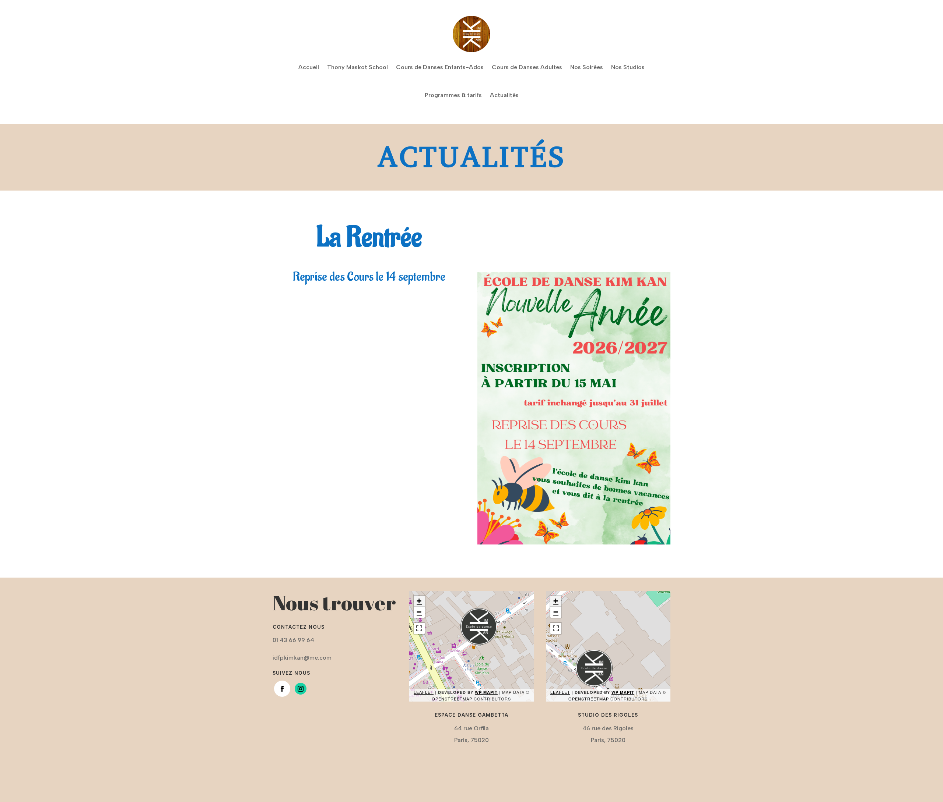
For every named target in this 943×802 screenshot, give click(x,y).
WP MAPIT (486, 692)
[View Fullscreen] (419, 628)
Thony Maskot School (357, 67)
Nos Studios (628, 67)
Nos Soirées (586, 67)
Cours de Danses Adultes (527, 67)
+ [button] (419, 601)
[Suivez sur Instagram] (300, 689)
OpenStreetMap (452, 699)
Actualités (504, 95)
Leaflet (424, 692)
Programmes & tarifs (453, 95)
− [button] (419, 612)
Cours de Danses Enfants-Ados (440, 67)
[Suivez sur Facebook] (282, 689)
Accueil (308, 67)
